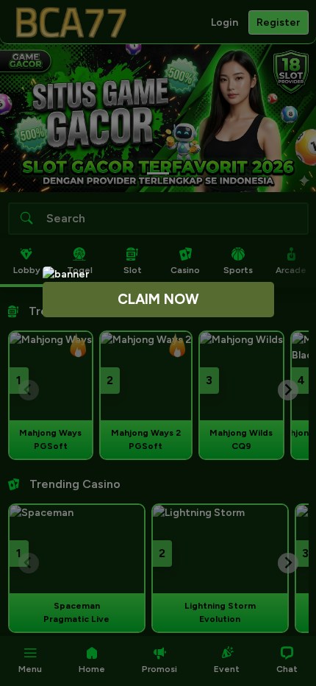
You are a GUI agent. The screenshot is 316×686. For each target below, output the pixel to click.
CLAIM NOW (158, 299)
